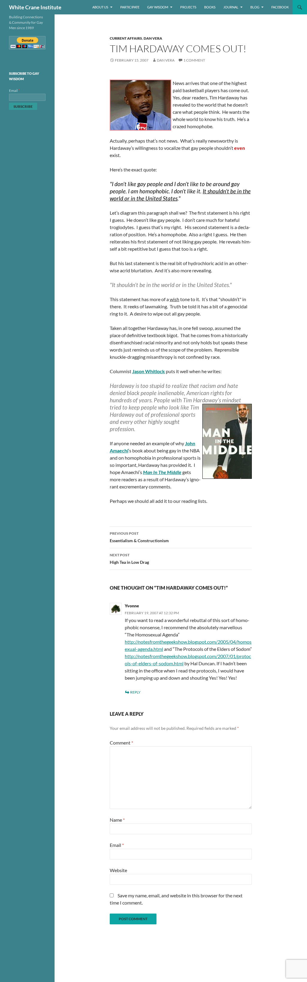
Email (117, 845)
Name (117, 820)
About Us (100, 7)
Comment (121, 742)
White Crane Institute (35, 7)
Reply (135, 692)
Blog (254, 7)
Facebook (280, 7)
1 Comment (194, 60)
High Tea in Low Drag (129, 559)
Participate (129, 7)
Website (118, 870)
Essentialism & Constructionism (139, 537)
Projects (188, 7)
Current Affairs (126, 38)
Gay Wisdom (157, 7)
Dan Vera (153, 38)
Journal (230, 7)
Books (210, 7)
